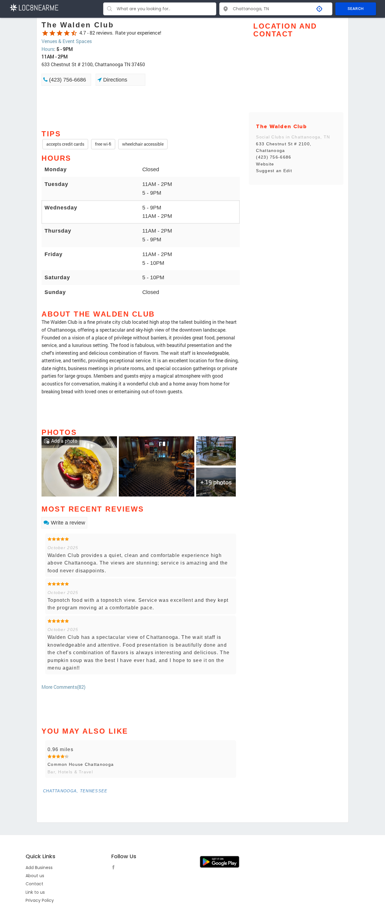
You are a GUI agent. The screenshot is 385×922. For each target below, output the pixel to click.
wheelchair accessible (143, 144)
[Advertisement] (141, 107)
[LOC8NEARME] (34, 7)
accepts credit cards (65, 144)
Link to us (35, 892)
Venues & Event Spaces (67, 41)
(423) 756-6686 (67, 80)
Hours (48, 49)
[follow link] (115, 868)
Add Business (39, 868)
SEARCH (355, 8)
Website (265, 164)
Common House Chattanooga (81, 764)
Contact (34, 884)
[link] (79, 466)
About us (35, 876)
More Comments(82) (63, 687)
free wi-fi (103, 144)
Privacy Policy (40, 900)
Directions (114, 80)
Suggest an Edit (274, 170)
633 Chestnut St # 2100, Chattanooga (283, 147)
